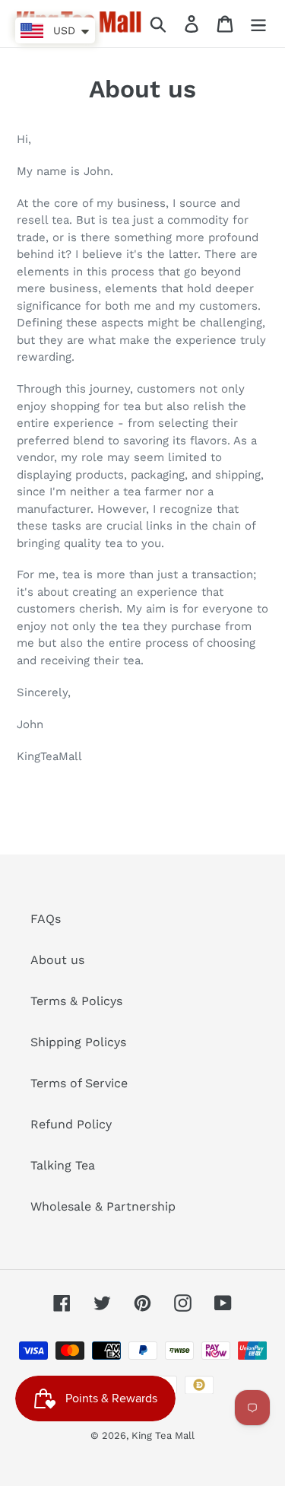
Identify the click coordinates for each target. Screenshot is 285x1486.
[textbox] (142, 789)
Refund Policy (71, 1124)
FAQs (45, 919)
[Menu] (258, 24)
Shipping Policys (78, 1042)
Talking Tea (62, 1165)
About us (57, 960)
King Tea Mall (163, 1435)
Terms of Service (79, 1083)
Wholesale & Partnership (103, 1206)
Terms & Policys (76, 1001)
